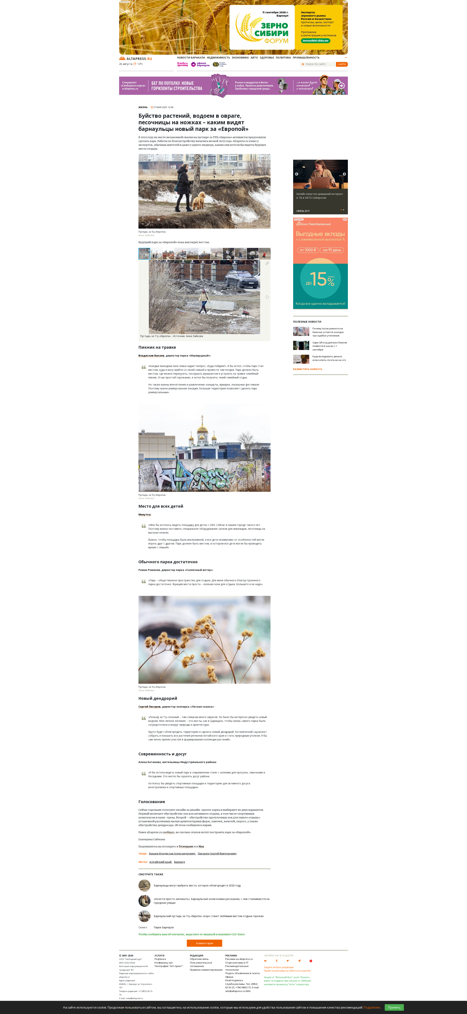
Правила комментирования (206, 969)
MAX (248, 991)
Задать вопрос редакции (279, 967)
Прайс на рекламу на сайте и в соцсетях (287, 970)
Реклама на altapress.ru (239, 959)
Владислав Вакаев (151, 355)
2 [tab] (343, 210)
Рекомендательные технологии (237, 967)
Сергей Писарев (149, 706)
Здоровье (267, 57)
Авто (254, 57)
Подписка (160, 959)
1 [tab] (341, 210)
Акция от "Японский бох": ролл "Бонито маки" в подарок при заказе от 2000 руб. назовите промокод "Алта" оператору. (287, 981)
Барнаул (179, 862)
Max (201, 846)
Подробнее (372, 1007)
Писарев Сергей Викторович (217, 853)
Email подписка (234, 980)
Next (344, 174)
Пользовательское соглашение (201, 964)
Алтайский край (160, 862)
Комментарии (204, 943)
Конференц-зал (164, 962)
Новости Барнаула (191, 57)
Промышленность (306, 57)
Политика (283, 57)
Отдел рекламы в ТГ (236, 962)
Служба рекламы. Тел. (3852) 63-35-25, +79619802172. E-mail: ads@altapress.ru (242, 987)
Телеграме (186, 846)
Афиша (229, 976)
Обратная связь (199, 959)
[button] (156, 254)
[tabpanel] (320, 189)
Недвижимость (218, 57)
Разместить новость (307, 369)
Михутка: (144, 514)
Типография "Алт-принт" (169, 966)
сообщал (168, 832)
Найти (342, 64)
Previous (296, 174)
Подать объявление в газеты (242, 973)
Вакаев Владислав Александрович (172, 853)
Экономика (240, 57)
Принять (394, 1007)
